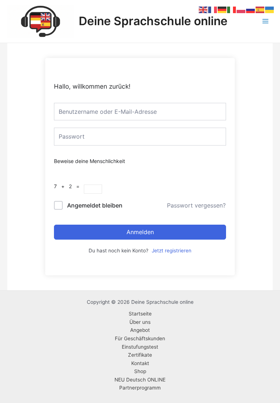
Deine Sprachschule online (153, 21)
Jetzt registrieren (171, 250)
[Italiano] (232, 9)
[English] (203, 9)
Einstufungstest (140, 347)
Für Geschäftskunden (140, 338)
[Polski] (241, 9)
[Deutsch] (222, 9)
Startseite (140, 314)
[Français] (213, 9)
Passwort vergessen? (196, 205)
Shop (140, 371)
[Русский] (251, 9)
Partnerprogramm (140, 388)
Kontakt (140, 363)
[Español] (260, 9)
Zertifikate (140, 355)
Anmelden (140, 232)
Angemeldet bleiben (94, 205)
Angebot (140, 330)
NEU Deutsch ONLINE (140, 380)
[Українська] (270, 9)
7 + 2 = (69, 186)
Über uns (140, 322)
